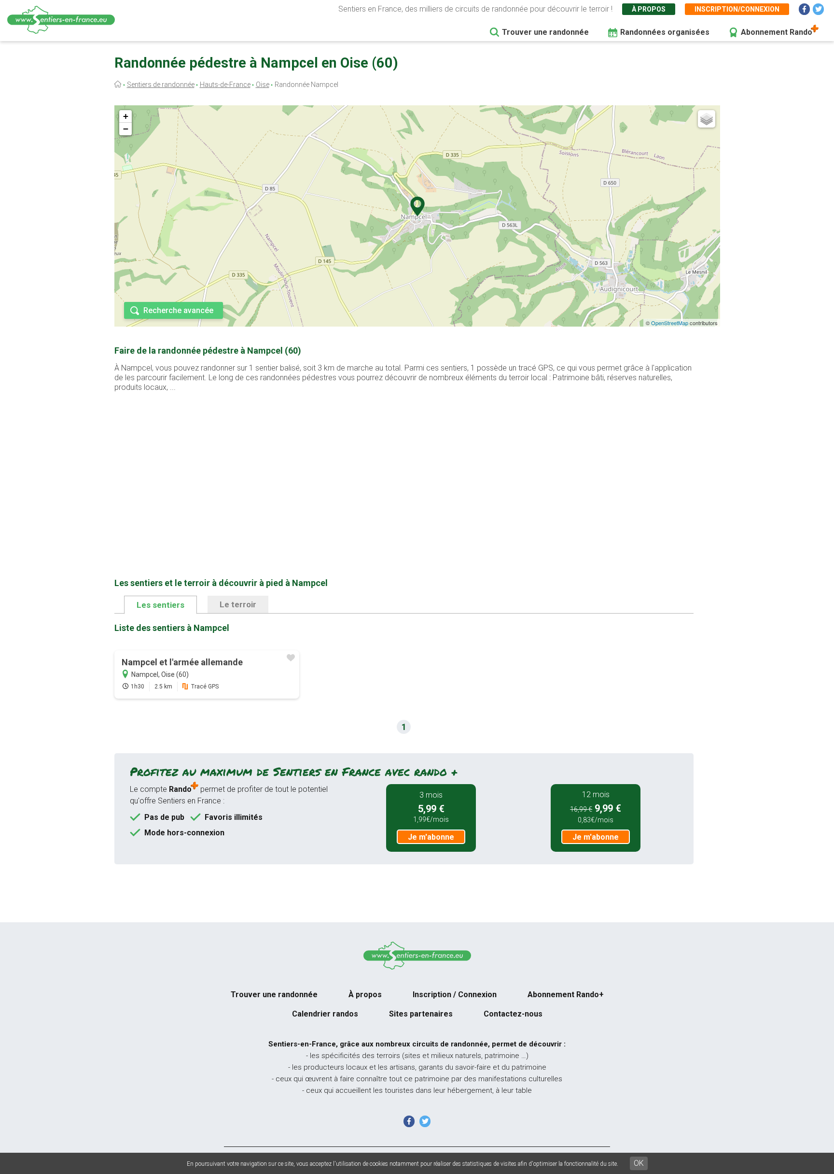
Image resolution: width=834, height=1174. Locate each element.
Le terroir (238, 604)
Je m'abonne (431, 837)
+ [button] (125, 116)
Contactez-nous (513, 1013)
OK (639, 1163)
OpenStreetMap (669, 323)
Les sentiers (160, 605)
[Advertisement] (404, 469)
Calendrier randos (325, 1013)
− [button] (125, 129)
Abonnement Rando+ (566, 994)
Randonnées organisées (664, 32)
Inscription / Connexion (455, 994)
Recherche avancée (178, 310)
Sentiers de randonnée (161, 84)
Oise (262, 84)
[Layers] (706, 119)
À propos (649, 9)
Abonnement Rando (776, 32)
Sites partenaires (421, 1013)
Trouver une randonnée (545, 32)
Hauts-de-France (225, 84)
